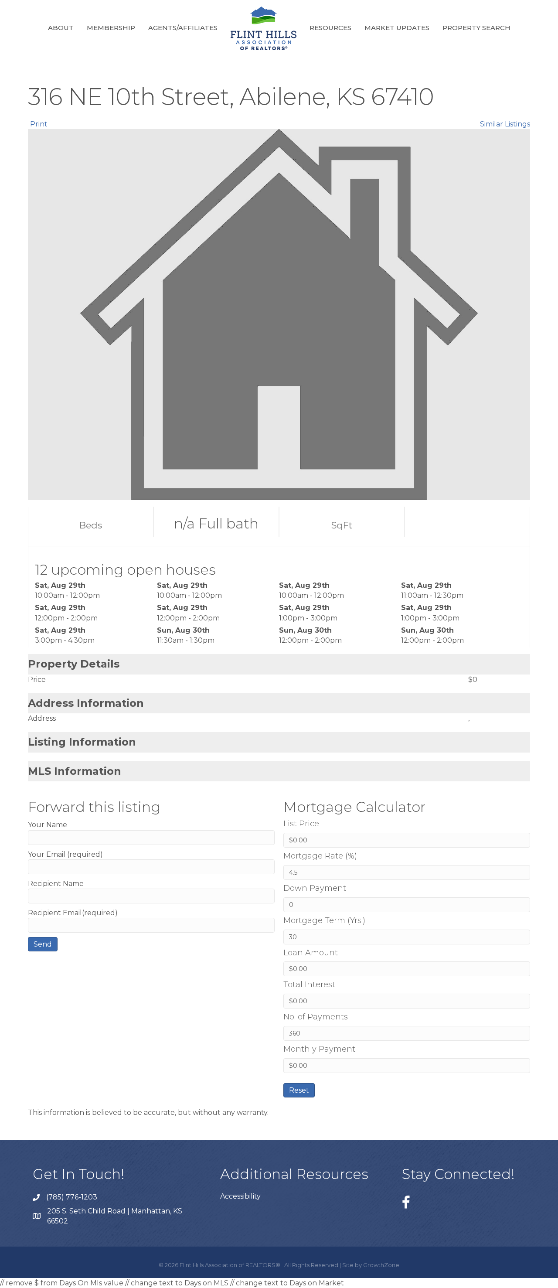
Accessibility (240, 1196)
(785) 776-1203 (71, 1197)
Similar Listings (505, 124)
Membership (111, 28)
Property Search (476, 28)
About (61, 28)
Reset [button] (299, 1090)
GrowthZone (381, 1264)
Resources (330, 28)
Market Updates (396, 28)
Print (39, 124)
